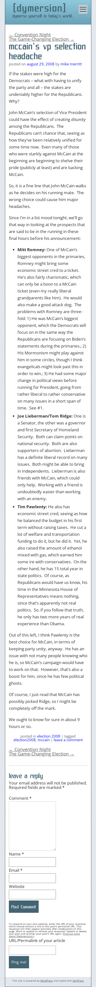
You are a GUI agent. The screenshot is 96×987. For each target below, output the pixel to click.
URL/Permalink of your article (37, 940)
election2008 (25, 739)
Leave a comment (68, 739)
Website (17, 886)
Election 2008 (48, 736)
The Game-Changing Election (41, 39)
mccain (44, 739)
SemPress (78, 980)
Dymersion (40, 8)
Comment (20, 798)
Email (15, 870)
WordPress (46, 980)
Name (16, 854)
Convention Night (30, 35)
